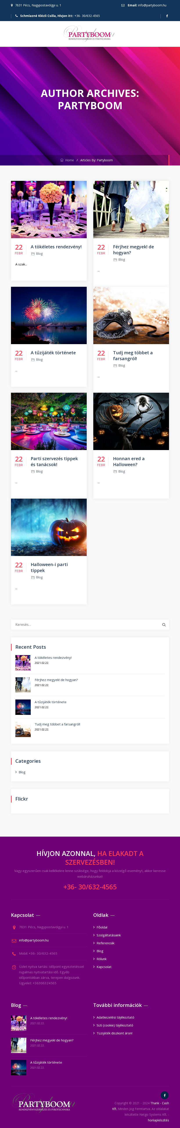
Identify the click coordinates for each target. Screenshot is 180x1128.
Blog (39, 253)
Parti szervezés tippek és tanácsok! (54, 461)
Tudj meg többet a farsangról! (133, 355)
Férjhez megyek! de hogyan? (56, 680)
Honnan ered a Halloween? (129, 461)
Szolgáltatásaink (109, 935)
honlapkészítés (158, 1120)
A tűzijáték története (53, 353)
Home (68, 160)
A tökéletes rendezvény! (56, 247)
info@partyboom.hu (152, 5)
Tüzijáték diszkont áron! (114, 1033)
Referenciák (105, 943)
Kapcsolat (104, 967)
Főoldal (102, 927)
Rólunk (101, 959)
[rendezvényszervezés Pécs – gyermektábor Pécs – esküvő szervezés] (89, 34)
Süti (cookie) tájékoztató (115, 1025)
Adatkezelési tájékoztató (115, 1017)
